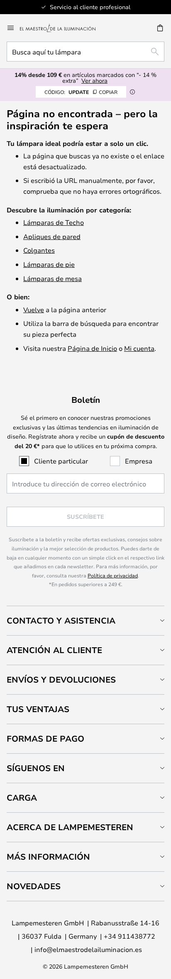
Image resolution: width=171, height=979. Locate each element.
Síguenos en (36, 768)
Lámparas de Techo (53, 222)
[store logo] (62, 28)
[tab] (85, 620)
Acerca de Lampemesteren (70, 827)
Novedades (34, 886)
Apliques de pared (52, 236)
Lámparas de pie (49, 264)
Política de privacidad (113, 575)
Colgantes (39, 250)
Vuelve (33, 309)
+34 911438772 (129, 936)
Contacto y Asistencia (61, 620)
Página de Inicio (92, 348)
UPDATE (80, 92)
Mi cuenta (139, 348)
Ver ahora (94, 80)
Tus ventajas (38, 709)
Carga (22, 797)
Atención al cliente (54, 650)
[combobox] (85, 52)
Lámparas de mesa (52, 278)
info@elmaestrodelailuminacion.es (88, 949)
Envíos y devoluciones (61, 679)
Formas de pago (45, 738)
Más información (48, 856)
